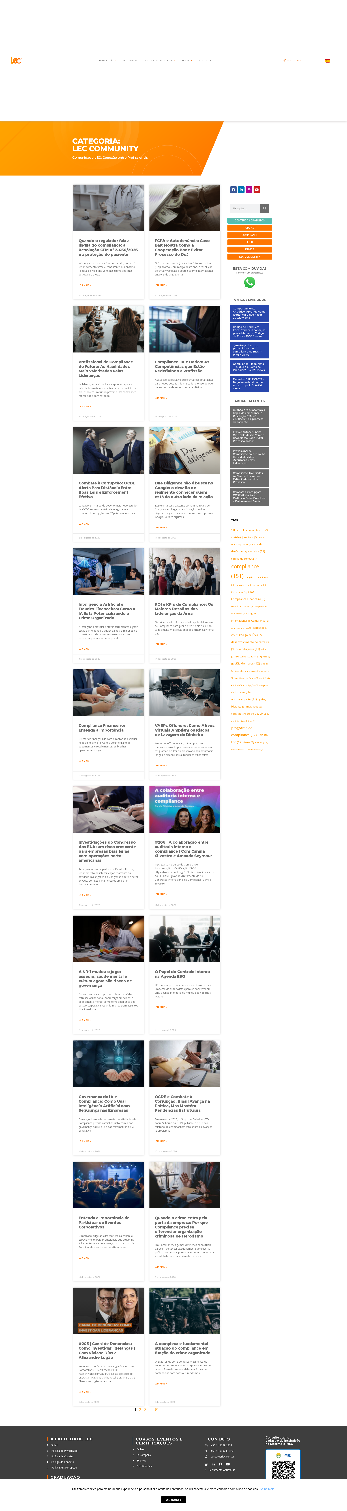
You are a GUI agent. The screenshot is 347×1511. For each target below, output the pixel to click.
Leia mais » (85, 285)
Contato (219, 1439)
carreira (256, 551)
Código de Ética (250, 635)
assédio (237, 537)
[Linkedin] (241, 189)
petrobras (262, 713)
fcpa (266, 656)
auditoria (250, 537)
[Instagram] (249, 189)
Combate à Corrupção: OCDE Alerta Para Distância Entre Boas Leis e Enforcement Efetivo (107, 490)
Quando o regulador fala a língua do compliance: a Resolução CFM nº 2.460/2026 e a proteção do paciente (108, 247)
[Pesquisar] (264, 208)
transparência (239, 749)
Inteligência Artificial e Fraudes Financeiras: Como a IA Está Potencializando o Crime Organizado (107, 611)
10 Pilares (238, 530)
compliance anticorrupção (250, 585)
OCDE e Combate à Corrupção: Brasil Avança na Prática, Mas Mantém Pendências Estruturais (182, 1104)
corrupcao (260, 627)
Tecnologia (261, 742)
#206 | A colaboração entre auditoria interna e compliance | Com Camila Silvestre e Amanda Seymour (183, 849)
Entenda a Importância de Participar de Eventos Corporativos (104, 1222)
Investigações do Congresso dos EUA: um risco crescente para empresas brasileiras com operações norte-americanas (107, 851)
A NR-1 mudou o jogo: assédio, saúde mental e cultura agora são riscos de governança (105, 978)
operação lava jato (242, 713)
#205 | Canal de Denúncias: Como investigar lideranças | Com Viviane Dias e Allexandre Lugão (107, 1350)
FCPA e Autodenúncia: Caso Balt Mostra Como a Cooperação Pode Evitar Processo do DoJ (182, 247)
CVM (234, 635)
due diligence (248, 649)
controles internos (241, 628)
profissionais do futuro (243, 721)
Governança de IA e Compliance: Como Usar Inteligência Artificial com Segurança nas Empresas (104, 1104)
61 (157, 1409)
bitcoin (246, 544)
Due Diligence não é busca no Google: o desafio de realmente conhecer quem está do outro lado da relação (184, 490)
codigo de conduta (244, 558)
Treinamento (255, 749)
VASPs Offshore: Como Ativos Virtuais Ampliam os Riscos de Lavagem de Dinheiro (185, 730)
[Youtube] (257, 189)
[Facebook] (233, 189)
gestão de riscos (245, 663)
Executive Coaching (248, 656)
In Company (130, 60)
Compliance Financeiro (248, 599)
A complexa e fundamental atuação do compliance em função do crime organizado (183, 1348)
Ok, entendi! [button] (173, 1499)
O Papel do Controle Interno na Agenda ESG (182, 973)
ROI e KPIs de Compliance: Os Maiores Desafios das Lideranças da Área (184, 609)
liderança (238, 706)
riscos (248, 742)
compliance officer (242, 606)
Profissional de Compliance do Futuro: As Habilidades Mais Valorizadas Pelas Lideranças (106, 369)
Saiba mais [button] (267, 1489)
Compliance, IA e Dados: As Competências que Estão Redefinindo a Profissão (182, 366)
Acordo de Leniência (257, 530)
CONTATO (205, 60)
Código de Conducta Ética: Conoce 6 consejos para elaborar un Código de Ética (249, 331)
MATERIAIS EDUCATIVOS (158, 60)
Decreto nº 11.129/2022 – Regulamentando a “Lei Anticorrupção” (248, 382)
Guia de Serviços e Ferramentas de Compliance (250, 670)
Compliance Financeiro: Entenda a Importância (102, 727)
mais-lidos (254, 706)
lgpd (262, 699)
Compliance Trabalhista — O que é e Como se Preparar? (248, 367)
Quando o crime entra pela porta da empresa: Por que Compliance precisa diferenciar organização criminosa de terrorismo (181, 1227)
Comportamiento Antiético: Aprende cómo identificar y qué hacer (249, 311)
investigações (250, 685)
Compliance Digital (242, 592)
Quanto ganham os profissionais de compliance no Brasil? (247, 348)
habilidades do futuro (246, 678)
